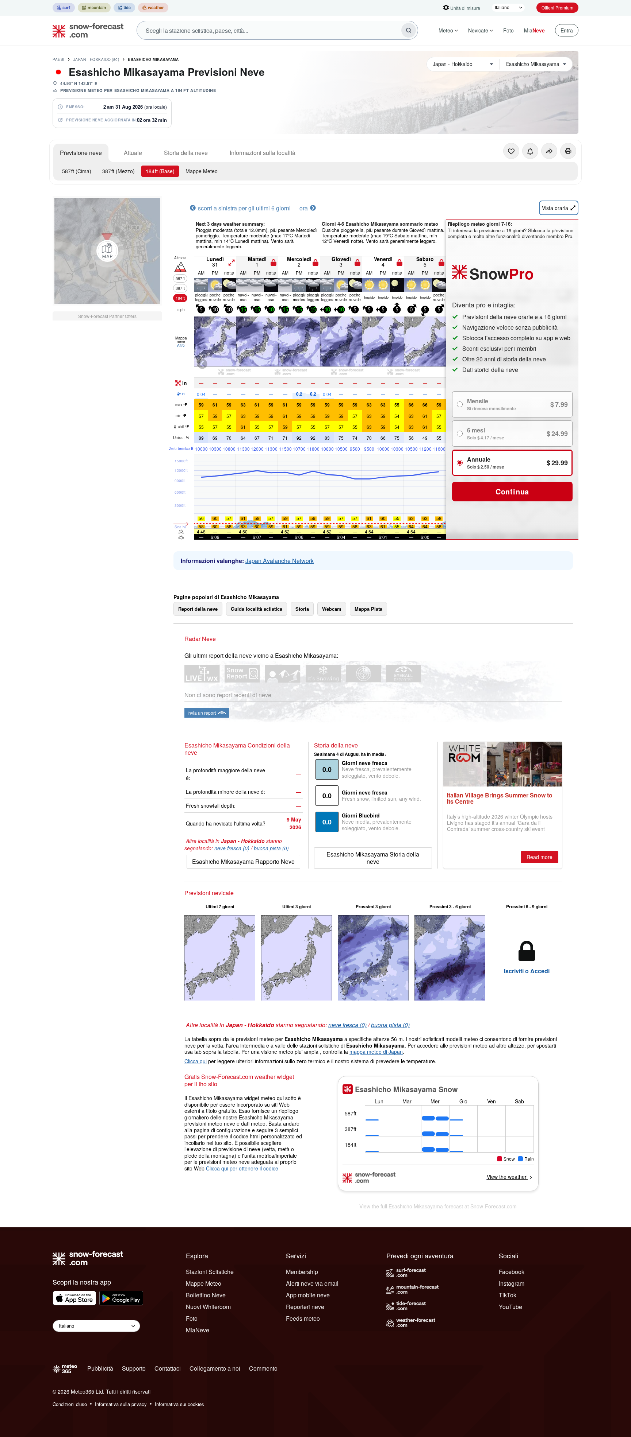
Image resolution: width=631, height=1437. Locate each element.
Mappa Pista (368, 608)
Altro (181, 345)
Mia (534, 30)
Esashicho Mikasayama (153, 59)
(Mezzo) (118, 171)
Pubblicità (100, 1368)
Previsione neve (81, 152)
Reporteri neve (305, 1306)
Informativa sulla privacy (121, 1404)
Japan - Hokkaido (96, 59)
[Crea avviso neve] (530, 151)
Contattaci (167, 1368)
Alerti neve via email (312, 1283)
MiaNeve (197, 1330)
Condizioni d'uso (70, 1404)
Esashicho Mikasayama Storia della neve (372, 858)
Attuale (133, 152)
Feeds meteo (303, 1318)
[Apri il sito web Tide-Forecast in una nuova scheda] (124, 7)
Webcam (331, 608)
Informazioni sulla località (262, 152)
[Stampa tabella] (568, 151)
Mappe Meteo (202, 171)
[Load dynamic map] (107, 251)
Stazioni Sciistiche (210, 1271)
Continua (512, 491)
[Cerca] (408, 30)
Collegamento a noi (215, 1368)
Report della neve (198, 608)
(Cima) (76, 171)
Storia (302, 608)
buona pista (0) (271, 848)
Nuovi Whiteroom (208, 1306)
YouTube (510, 1306)
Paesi (59, 59)
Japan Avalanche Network (279, 560)
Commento (263, 1368)
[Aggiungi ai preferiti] (511, 151)
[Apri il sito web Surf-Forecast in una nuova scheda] (64, 7)
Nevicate (478, 30)
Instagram (511, 1283)
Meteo (446, 30)
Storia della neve (186, 152)
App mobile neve (308, 1295)
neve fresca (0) (231, 848)
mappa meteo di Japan (376, 1051)
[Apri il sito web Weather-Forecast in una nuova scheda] (153, 7)
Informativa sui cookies (179, 1404)
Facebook (511, 1271)
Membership (302, 1271)
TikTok (507, 1295)
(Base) (160, 171)
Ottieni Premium (557, 7)
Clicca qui (195, 1061)
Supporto (134, 1368)
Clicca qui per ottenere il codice (242, 1168)
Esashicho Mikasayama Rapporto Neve (243, 861)
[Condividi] (549, 151)
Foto (508, 30)
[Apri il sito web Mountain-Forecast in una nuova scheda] (94, 7)
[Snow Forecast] (86, 30)
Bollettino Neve (206, 1295)
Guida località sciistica (256, 608)
